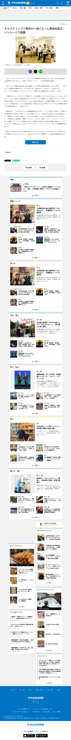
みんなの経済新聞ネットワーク (35, 725)
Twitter (61, 3)
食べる (15, 8)
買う (30, 8)
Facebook (57, 3)
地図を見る (35, 142)
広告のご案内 (46, 711)
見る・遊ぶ (23, 8)
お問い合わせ (36, 711)
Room (8, 152)
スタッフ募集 (57, 711)
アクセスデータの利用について (22, 711)
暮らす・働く (39, 8)
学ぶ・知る (49, 8)
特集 (57, 8)
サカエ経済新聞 (17, 3)
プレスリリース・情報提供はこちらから (44, 709)
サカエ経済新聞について (24, 709)
